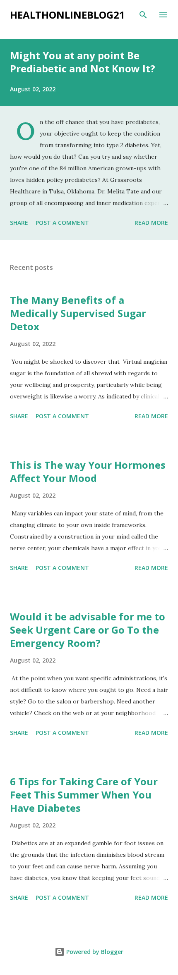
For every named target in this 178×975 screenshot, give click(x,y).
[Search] (143, 15)
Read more (151, 222)
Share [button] (19, 222)
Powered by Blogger (94, 952)
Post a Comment (62, 222)
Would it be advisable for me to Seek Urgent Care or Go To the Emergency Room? (87, 630)
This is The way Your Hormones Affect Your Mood (88, 471)
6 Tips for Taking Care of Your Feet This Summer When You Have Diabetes (84, 795)
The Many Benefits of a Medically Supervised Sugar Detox (78, 313)
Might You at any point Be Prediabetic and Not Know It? (82, 61)
